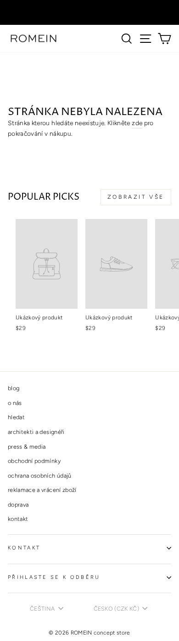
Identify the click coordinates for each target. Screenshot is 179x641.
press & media (27, 446)
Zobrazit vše (135, 197)
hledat (16, 417)
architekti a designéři (36, 431)
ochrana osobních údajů (40, 475)
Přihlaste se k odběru (54, 577)
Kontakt (24, 548)
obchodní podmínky (34, 460)
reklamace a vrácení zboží (42, 489)
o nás (15, 402)
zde (137, 123)
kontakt (18, 518)
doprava (18, 504)
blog (13, 388)
